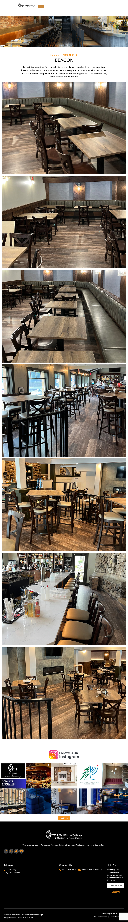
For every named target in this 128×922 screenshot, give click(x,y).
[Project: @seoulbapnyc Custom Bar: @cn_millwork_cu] (38, 775)
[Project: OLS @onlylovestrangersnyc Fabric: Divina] (64, 801)
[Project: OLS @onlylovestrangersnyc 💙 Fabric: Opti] (89, 801)
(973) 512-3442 (69, 870)
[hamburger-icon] (41, 6)
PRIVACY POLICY (26, 918)
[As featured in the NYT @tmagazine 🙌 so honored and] (115, 801)
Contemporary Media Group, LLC (110, 917)
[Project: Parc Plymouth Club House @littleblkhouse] (115, 775)
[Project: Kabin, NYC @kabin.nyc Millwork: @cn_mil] (13, 801)
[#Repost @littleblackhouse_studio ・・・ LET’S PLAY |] (64, 775)
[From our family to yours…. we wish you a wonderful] (89, 775)
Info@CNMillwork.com (92, 870)
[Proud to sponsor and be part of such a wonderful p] (13, 775)
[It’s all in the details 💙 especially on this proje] (38, 801)
